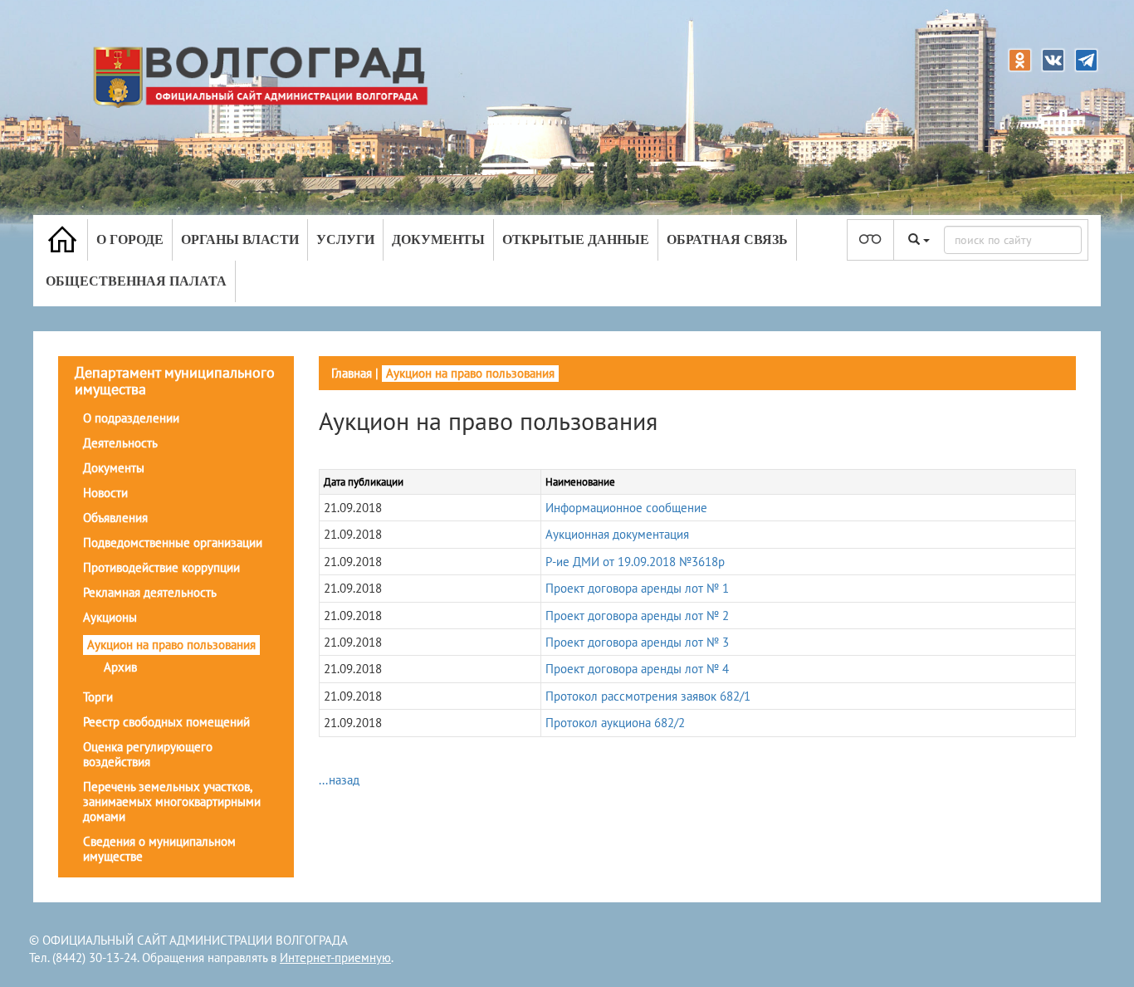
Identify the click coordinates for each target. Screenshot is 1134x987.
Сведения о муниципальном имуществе (159, 848)
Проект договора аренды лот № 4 (637, 669)
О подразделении (131, 418)
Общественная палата (136, 281)
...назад (339, 780)
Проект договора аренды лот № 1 (637, 588)
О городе (130, 239)
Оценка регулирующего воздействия (148, 754)
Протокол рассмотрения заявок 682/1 (647, 696)
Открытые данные (575, 239)
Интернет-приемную (335, 957)
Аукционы (110, 617)
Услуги (345, 239)
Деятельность (120, 443)
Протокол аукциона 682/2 (615, 722)
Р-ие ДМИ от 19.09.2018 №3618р (635, 561)
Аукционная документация (617, 534)
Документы (438, 239)
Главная (351, 373)
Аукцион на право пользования (171, 644)
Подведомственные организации (172, 542)
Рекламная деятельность (150, 592)
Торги (98, 697)
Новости (105, 493)
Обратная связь (727, 239)
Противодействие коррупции (161, 567)
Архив (120, 667)
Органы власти (240, 239)
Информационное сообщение (626, 507)
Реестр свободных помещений (166, 722)
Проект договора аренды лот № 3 (637, 642)
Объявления (115, 517)
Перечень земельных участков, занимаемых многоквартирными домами (172, 801)
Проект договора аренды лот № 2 (637, 615)
